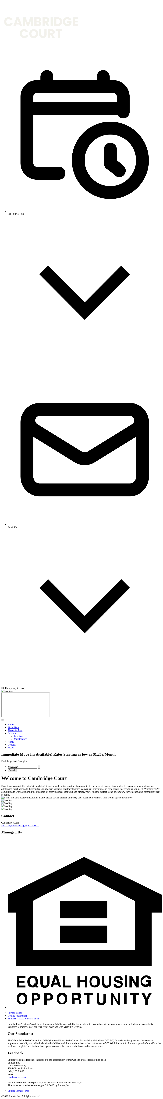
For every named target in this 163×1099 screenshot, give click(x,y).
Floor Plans (13, 727)
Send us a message (17, 1077)
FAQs (11, 747)
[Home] (41, 53)
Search (12, 770)
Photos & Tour (15, 730)
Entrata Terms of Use (18, 1090)
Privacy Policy (15, 1012)
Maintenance (20, 739)
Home (11, 724)
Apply (11, 741)
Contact (11, 744)
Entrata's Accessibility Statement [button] (24, 1018)
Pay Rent (18, 736)
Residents (12, 733)
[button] (85, 1007)
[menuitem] (85, 724)
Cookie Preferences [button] (17, 1015)
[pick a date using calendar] (39, 767)
